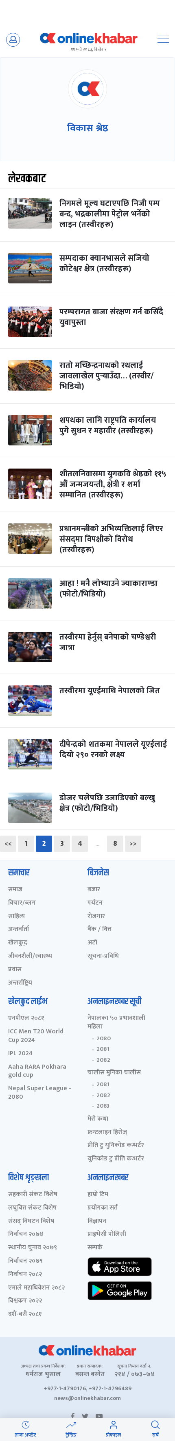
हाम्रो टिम (98, 1194)
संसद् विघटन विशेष (31, 1221)
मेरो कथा (98, 1119)
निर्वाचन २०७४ (26, 1234)
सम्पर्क (95, 1248)
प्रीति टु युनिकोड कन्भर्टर (116, 1145)
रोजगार (96, 916)
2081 (102, 1049)
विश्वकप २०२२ (25, 1301)
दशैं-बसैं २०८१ (25, 1314)
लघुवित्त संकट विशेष (32, 1208)
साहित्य (16, 916)
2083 (102, 1106)
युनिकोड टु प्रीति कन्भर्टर (116, 1159)
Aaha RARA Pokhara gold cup (37, 1071)
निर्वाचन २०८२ (25, 1274)
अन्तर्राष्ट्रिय (20, 983)
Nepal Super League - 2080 (39, 1093)
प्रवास (15, 970)
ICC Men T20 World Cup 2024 (35, 1036)
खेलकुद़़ (17, 943)
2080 (103, 1039)
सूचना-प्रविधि (103, 956)
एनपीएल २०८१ (26, 1018)
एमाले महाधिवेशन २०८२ (36, 1288)
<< (8, 844)
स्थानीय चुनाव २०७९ (32, 1248)
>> (133, 844)
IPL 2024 (20, 1054)
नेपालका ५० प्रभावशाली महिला (116, 1022)
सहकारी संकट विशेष (32, 1194)
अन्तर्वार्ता (18, 929)
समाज (15, 890)
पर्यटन (95, 903)
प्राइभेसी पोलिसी (107, 1234)
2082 (103, 1060)
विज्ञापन (97, 1221)
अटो (92, 943)
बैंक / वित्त (100, 929)
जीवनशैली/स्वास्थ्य (30, 956)
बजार (94, 890)
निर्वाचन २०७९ (25, 1261)
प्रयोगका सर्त (103, 1208)
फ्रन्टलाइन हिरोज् (107, 1132)
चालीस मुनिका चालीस (114, 1073)
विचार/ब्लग (22, 903)
